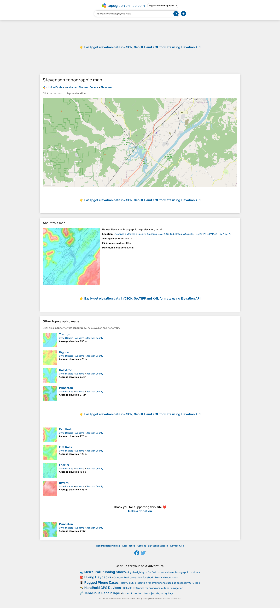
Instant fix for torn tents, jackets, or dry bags (148, 593)
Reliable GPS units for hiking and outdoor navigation (153, 588)
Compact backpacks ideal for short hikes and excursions (145, 577)
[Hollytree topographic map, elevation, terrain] (50, 375)
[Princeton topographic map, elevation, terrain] (50, 393)
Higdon (64, 352)
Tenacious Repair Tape (102, 593)
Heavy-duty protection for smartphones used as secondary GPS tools (160, 582)
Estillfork (65, 429)
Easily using (142, 47)
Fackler (64, 465)
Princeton (66, 388)
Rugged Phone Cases (101, 582)
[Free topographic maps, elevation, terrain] (44, 87)
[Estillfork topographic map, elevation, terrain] (50, 434)
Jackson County (94, 338)
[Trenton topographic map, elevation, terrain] (50, 340)
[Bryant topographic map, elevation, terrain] (50, 488)
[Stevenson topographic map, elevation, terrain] (71, 256)
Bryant (64, 483)
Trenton (64, 334)
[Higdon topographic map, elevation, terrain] (50, 357)
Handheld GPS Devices (102, 588)
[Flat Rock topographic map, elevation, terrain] (50, 452)
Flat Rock (65, 447)
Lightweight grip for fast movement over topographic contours (164, 572)
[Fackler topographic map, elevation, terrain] (50, 470)
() (172, 234)
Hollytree (65, 370)
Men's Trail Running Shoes (105, 572)
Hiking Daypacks (97, 577)
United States (66, 338)
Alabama (79, 338)
